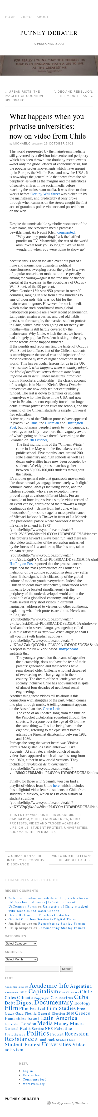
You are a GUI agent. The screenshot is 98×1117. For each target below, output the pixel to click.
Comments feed (35, 1079)
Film (11, 1007)
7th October (38, 440)
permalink (46, 832)
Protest (57, 1034)
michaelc (22, 143)
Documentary (53, 1002)
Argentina (81, 985)
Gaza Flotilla (26, 1013)
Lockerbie (12, 1024)
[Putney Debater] (49, 67)
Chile (36, 819)
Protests (18, 823)
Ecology (82, 1003)
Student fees (65, 1040)
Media (75, 819)
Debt (10, 1002)
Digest (24, 1002)
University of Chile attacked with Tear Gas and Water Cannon (48, 908)
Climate (25, 997)
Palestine (63, 1028)
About (43, 17)
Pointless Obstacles (54, 915)
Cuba (81, 996)
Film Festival (32, 1008)
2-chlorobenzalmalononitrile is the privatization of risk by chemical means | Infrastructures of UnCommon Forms (49, 902)
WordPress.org (34, 1083)
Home (10, 17)
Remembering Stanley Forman (61, 923)
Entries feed (32, 1075)
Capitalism (19, 819)
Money (61, 1023)
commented (66, 232)
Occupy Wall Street (45, 194)
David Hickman (21, 915)
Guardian (52, 423)
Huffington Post (22, 564)
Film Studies (61, 1008)
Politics (38, 1032)
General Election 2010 (56, 1013)
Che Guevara (69, 992)
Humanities (15, 1018)
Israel (33, 1018)
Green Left (51, 709)
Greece (82, 1013)
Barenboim (12, 992)
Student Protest (46, 827)
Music (77, 1023)
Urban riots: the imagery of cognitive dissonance (24, 96)
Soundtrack (45, 1039)
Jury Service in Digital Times (53, 919)
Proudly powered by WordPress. (70, 1103)
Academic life (70, 815)
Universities (75, 827)
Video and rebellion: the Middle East (71, 858)
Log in (28, 1071)
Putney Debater (49, 32)
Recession (77, 1033)
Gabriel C (16, 919)
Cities (10, 997)
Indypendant (68, 649)
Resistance (19, 1038)
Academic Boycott (16, 986)
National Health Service (24, 1028)
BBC (24, 992)
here (56, 785)
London (28, 1023)
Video (26, 17)
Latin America (55, 819)
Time (34, 423)
